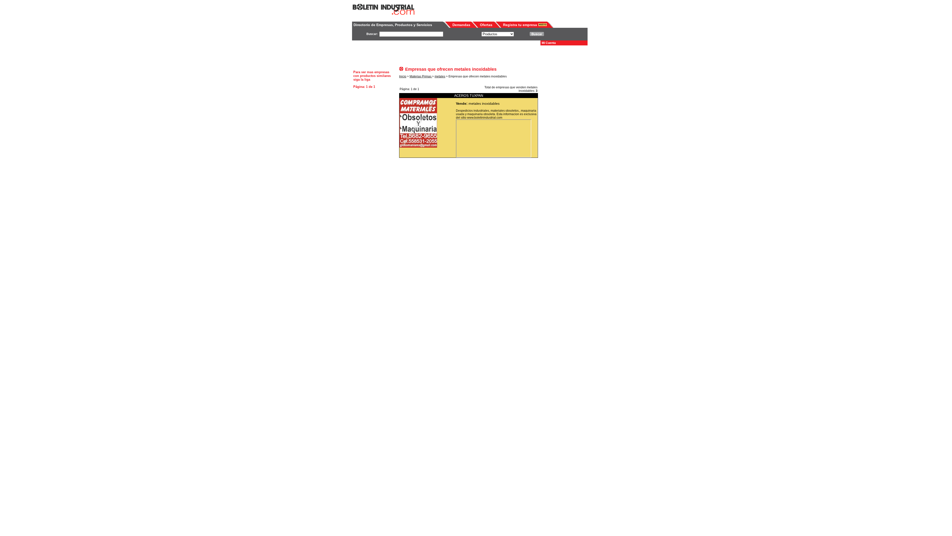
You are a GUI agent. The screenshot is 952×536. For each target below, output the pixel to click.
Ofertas (486, 25)
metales (440, 76)
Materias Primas (421, 76)
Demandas (461, 25)
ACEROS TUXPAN (468, 96)
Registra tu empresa (520, 25)
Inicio (402, 76)
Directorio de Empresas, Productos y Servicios (393, 25)
